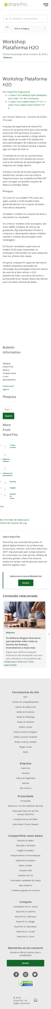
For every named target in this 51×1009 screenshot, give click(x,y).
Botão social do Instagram (25, 732)
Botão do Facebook (25, 712)
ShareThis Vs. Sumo (25, 936)
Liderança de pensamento (8, 474)
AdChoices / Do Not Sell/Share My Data (25, 806)
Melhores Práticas (6, 460)
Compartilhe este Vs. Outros (25, 906)
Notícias (13, 481)
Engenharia (24, 91)
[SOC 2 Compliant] (36, 1000)
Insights (13, 488)
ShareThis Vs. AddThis (25, 911)
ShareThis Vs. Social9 (25, 931)
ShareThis (12, 91)
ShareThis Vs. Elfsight (25, 921)
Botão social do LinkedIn (25, 742)
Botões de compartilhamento (26, 702)
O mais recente (13, 446)
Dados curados (25, 865)
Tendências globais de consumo (25, 890)
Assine (25, 582)
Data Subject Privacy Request (25, 824)
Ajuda (25, 752)
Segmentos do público (25, 860)
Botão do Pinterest (25, 722)
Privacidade (26, 801)
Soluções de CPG (25, 875)
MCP (25, 697)
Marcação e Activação (25, 845)
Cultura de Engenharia (25, 778)
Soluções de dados (25, 840)
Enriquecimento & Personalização (25, 855)
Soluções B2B (25, 870)
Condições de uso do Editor (25, 819)
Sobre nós (25, 768)
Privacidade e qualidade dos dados (25, 880)
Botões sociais (25, 727)
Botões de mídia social (26, 707)
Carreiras (26, 773)
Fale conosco (25, 788)
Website (7, 57)
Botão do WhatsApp (26, 717)
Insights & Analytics (25, 850)
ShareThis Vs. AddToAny (25, 916)
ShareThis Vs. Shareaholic (25, 926)
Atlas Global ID (25, 885)
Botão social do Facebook (25, 737)
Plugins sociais (25, 747)
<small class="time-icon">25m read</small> (23, 649)
